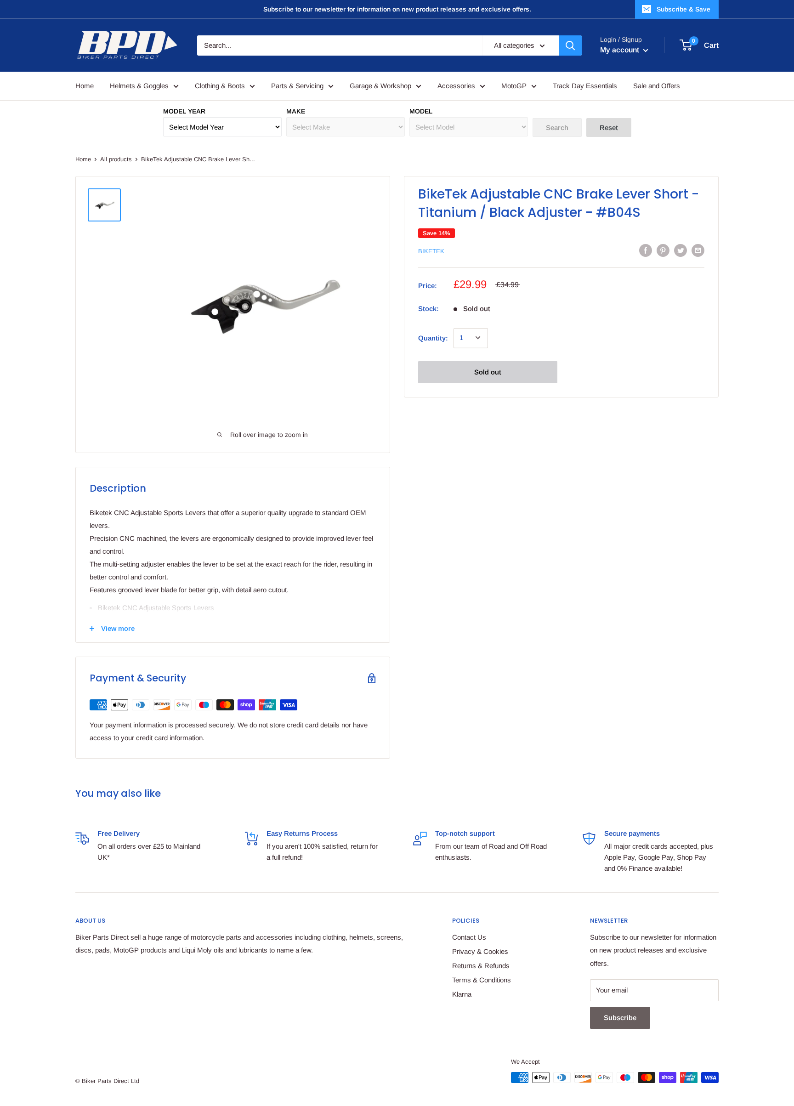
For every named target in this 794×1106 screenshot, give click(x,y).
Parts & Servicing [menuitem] (297, 86)
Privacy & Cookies (480, 951)
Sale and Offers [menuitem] (656, 86)
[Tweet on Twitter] (680, 250)
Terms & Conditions (481, 980)
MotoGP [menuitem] (514, 86)
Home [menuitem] (84, 86)
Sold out (487, 371)
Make (295, 111)
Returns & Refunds (481, 966)
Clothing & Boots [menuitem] (220, 86)
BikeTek (431, 251)
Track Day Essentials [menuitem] (585, 86)
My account (620, 50)
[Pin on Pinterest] (663, 250)
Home (83, 159)
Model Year (184, 111)
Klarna (461, 994)
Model (420, 111)
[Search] (570, 45)
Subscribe (620, 1017)
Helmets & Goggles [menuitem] (139, 86)
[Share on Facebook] (645, 250)
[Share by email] (698, 250)
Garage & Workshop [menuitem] (380, 86)
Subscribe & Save (683, 9)
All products (116, 159)
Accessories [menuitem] (456, 86)
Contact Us (469, 937)
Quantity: (433, 337)
